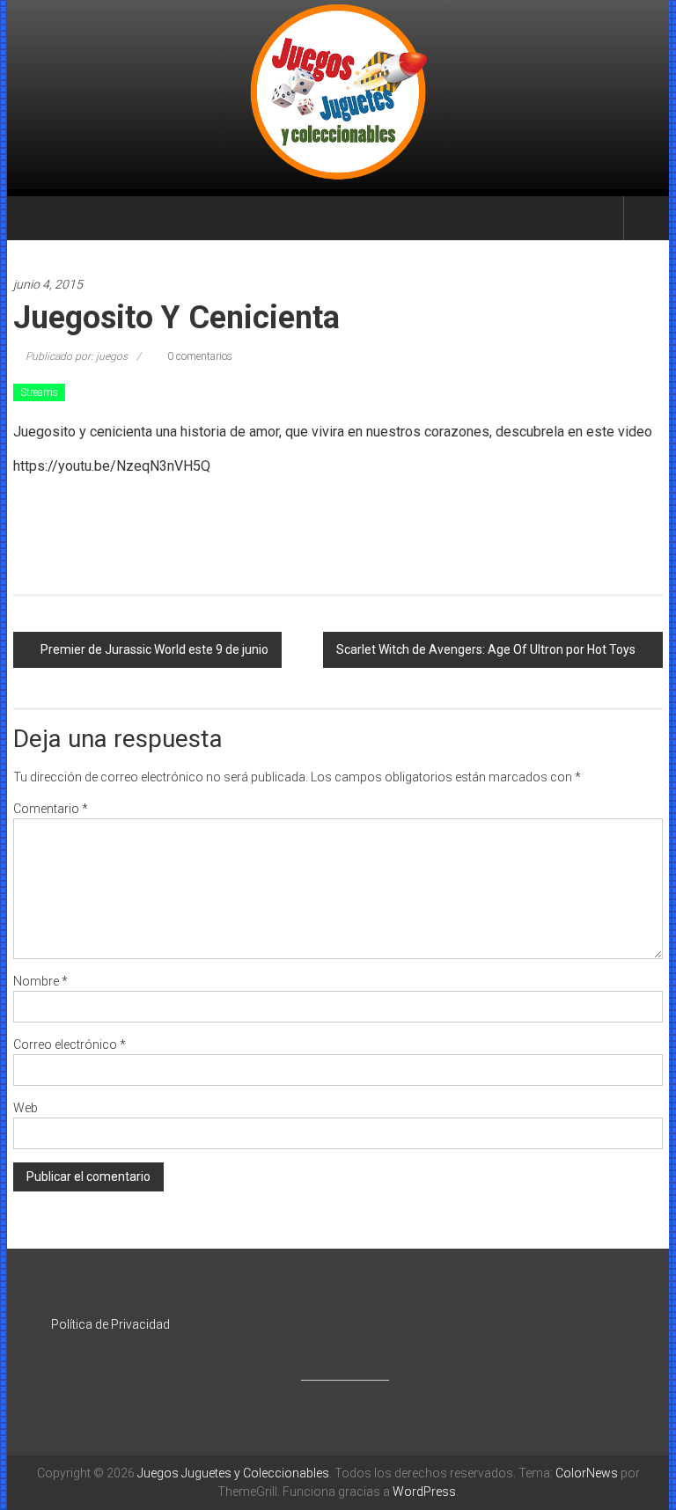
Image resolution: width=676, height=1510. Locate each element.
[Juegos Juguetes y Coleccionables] (338, 94)
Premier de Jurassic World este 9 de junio (154, 649)
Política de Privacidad (110, 1324)
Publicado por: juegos (77, 356)
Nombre (40, 981)
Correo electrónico (69, 1044)
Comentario (50, 809)
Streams (39, 392)
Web (25, 1108)
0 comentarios (198, 356)
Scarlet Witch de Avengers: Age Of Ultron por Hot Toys (486, 649)
